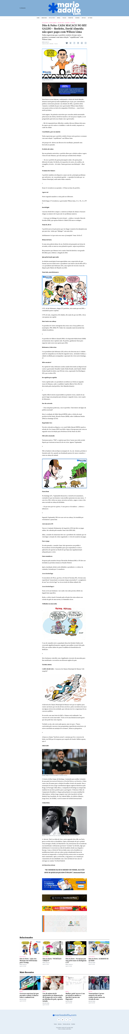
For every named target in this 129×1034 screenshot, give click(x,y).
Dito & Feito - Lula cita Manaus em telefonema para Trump (28, 961)
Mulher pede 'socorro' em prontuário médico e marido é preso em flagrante (75, 996)
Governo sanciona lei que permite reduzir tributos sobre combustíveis (29, 995)
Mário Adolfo (45, 42)
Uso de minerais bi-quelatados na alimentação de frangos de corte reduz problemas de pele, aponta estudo (53, 997)
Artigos (84, 17)
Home (38, 17)
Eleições (67, 22)
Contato (73, 1024)
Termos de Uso (66, 1024)
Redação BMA (92, 962)
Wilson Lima (61, 22)
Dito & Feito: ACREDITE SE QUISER (98, 960)
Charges (77, 17)
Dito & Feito (52, 17)
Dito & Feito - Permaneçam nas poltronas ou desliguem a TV (76, 961)
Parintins (70, 17)
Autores (90, 17)
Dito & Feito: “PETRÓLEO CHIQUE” (52, 960)
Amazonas (44, 17)
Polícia (64, 17)
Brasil (58, 17)
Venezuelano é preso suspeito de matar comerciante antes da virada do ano (97, 996)
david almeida (53, 22)
